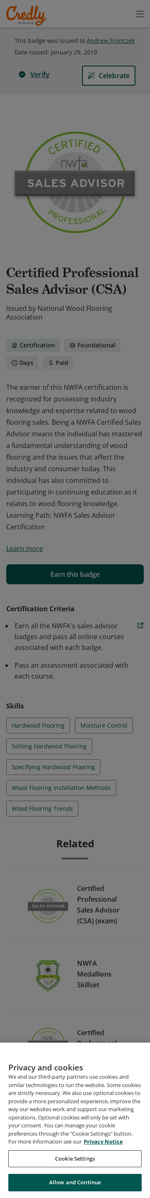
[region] (75, 1120)
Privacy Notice (103, 1141)
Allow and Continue (75, 1182)
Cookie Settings (75, 1158)
